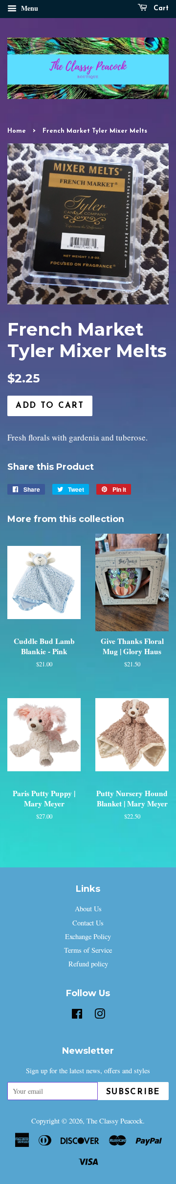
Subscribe (133, 1092)
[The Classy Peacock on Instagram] (99, 1015)
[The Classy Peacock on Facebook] (77, 1015)
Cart (160, 8)
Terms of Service (88, 950)
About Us (88, 908)
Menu (28, 8)
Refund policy (88, 963)
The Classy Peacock (115, 1120)
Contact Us (88, 922)
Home (16, 131)
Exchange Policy (88, 936)
